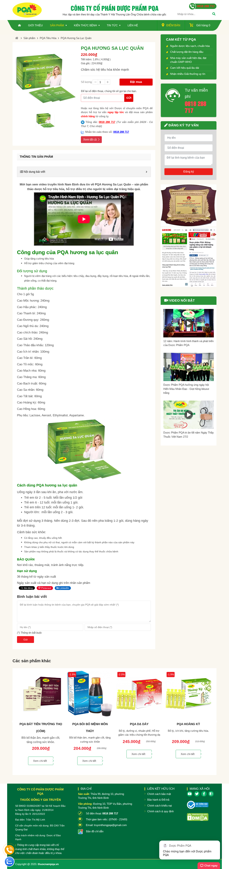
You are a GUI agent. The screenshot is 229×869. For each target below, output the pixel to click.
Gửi (128, 97)
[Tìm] (213, 14)
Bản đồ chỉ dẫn (94, 831)
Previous (13, 721)
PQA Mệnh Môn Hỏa (188, 724)
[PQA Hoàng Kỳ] (139, 693)
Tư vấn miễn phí (196, 93)
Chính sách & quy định (160, 811)
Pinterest (45, 588)
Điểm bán (173, 25)
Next (215, 721)
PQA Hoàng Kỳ (139, 724)
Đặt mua (136, 82)
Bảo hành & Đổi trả (158, 799)
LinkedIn (64, 588)
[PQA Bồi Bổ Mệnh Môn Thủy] (41, 693)
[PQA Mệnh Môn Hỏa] (188, 693)
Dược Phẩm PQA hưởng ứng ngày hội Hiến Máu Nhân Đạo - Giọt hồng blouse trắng (186, 388)
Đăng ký (188, 171)
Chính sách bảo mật (159, 793)
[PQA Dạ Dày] (90, 693)
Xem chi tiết (40, 760)
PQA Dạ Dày (90, 724)
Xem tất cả (90, 139)
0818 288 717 (107, 122)
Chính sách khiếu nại (159, 805)
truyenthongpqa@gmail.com (110, 825)
